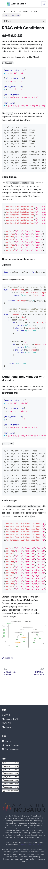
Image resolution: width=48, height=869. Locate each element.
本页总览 (7, 21)
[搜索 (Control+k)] (43, 3)
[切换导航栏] (4, 4)
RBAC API (6, 723)
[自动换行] (38, 70)
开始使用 (6, 715)
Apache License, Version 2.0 (31, 845)
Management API (10, 719)
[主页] (4, 11)
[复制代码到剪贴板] (43, 70)
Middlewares (8, 727)
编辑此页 (9, 658)
